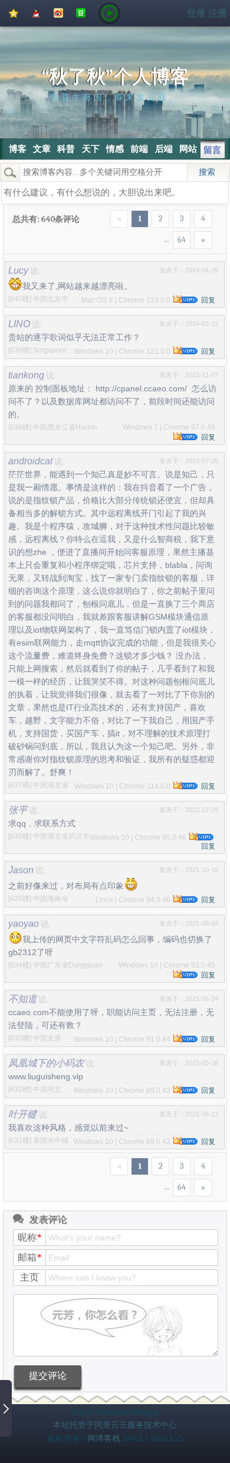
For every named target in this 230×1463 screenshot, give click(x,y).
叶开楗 (22, 1114)
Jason (21, 869)
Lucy (18, 270)
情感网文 (115, 159)
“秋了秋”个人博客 (115, 77)
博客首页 (18, 159)
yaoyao (23, 923)
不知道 (22, 998)
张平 (17, 809)
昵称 (29, 1237)
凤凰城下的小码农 (46, 1063)
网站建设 (188, 159)
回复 (208, 300)
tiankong (26, 375)
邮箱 (29, 1257)
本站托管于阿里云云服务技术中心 (115, 1425)
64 (182, 240)
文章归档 (42, 159)
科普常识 (66, 159)
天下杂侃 (91, 159)
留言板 (212, 152)
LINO (19, 323)
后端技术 (164, 159)
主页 (29, 1277)
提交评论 (48, 1376)
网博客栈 (103, 1439)
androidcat (30, 460)
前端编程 (139, 159)
